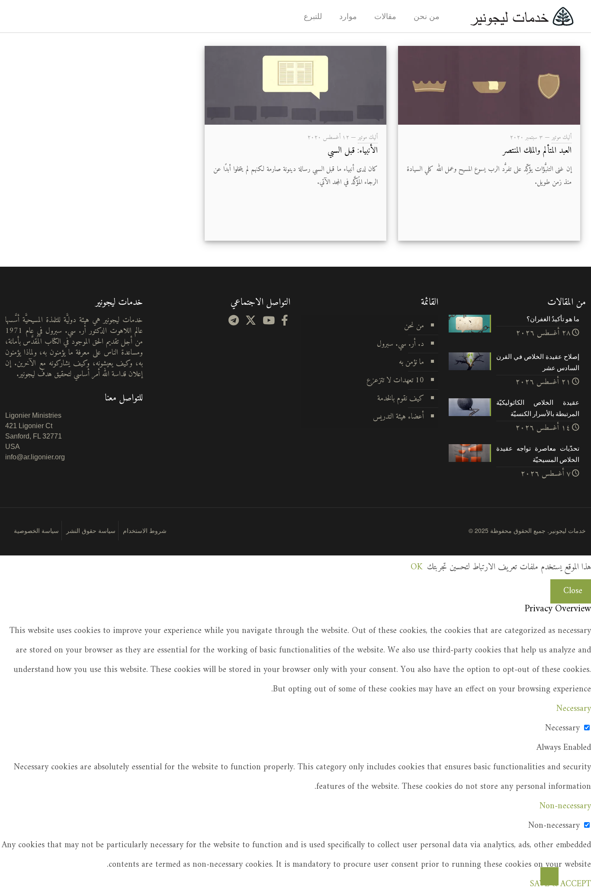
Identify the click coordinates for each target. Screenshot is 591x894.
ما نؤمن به (411, 362)
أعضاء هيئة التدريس (398, 416)
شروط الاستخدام (145, 530)
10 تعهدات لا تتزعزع (395, 380)
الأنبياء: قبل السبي (353, 150)
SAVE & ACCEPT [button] (560, 884)
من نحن (414, 325)
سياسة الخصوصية (36, 530)
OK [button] (416, 567)
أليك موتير (562, 137)
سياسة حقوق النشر (91, 530)
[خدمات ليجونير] (521, 16)
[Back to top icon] (549, 876)
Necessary (562, 728)
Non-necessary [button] (565, 806)
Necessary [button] (573, 708)
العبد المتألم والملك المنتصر (537, 150)
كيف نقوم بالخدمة (400, 398)
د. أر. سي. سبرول (400, 344)
